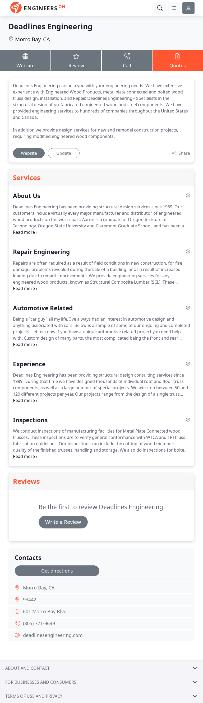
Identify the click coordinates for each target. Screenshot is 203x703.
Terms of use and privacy (33, 696)
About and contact (27, 668)
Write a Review (63, 522)
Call (127, 65)
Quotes (177, 65)
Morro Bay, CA (32, 39)
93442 (29, 599)
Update (63, 153)
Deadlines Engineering (50, 26)
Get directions (57, 571)
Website (25, 65)
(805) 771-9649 (39, 623)
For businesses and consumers (40, 682)
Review (76, 65)
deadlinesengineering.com (53, 635)
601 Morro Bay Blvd (45, 611)
